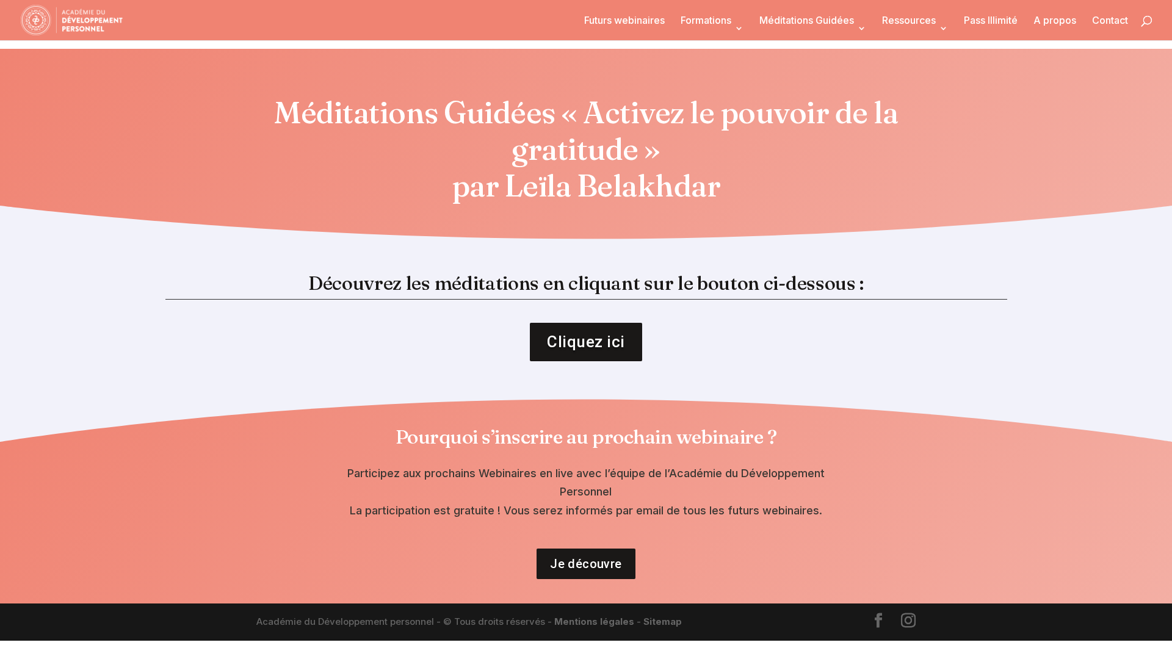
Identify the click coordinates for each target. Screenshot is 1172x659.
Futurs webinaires (624, 21)
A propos (1054, 21)
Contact (1110, 21)
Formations (706, 21)
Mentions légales (594, 621)
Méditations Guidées (806, 21)
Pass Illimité (991, 21)
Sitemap (662, 621)
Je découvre (585, 563)
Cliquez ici (586, 342)
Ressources (909, 21)
